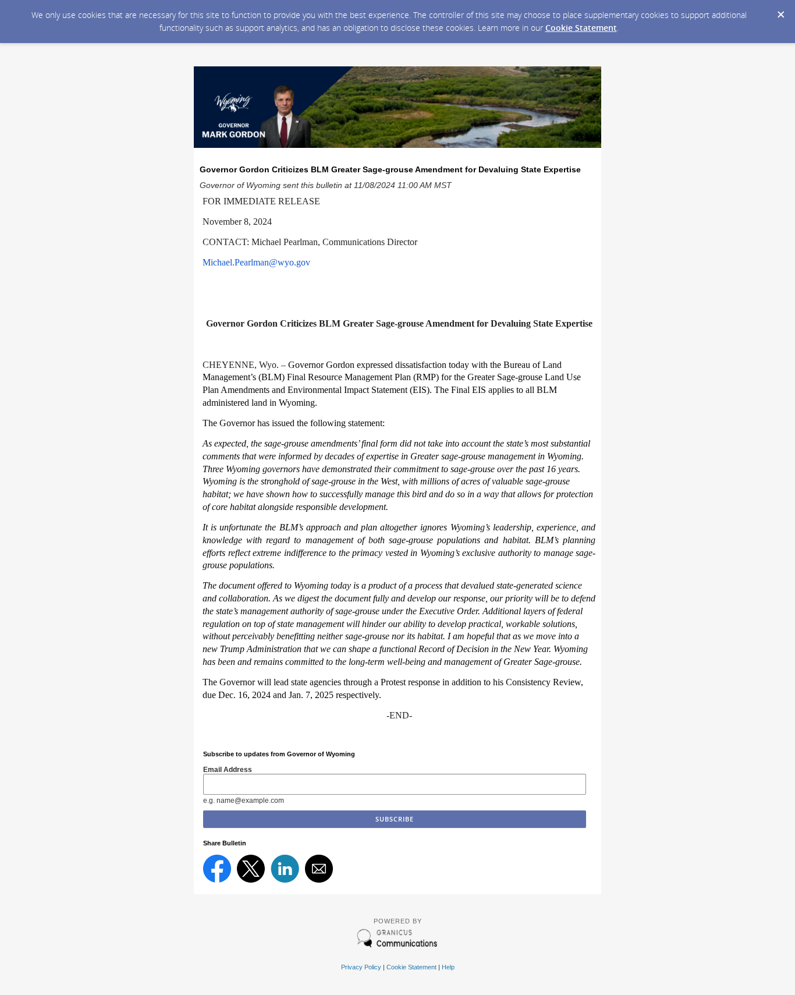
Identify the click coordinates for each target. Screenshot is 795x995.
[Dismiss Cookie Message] (780, 11)
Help (448, 967)
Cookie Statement (581, 27)
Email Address (227, 770)
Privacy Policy (361, 967)
